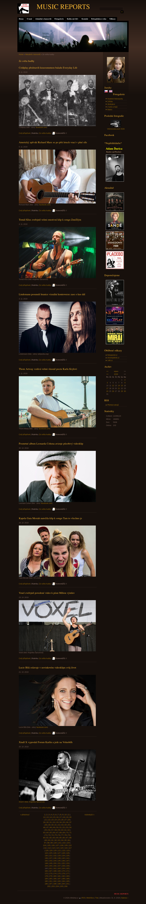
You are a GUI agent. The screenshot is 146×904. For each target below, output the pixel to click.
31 (51, 822)
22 (49, 820)
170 (63, 871)
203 (53, 886)
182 (63, 876)
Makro (109, 110)
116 (66, 848)
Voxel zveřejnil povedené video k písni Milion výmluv (47, 592)
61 (66, 830)
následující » (89, 815)
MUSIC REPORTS (63, 6)
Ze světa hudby (45, 133)
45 (69, 825)
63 (44, 833)
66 (54, 833)
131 (50, 856)
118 (46, 851)
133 (59, 856)
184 (46, 879)
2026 (116, 374)
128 (63, 853)
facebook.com (41, 127)
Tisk (96, 898)
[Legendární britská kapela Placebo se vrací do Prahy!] (115, 268)
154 (46, 866)
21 (119, 388)
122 (63, 851)
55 (46, 830)
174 (54, 874)
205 (61, 886)
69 (64, 833)
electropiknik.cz (113, 358)
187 (59, 879)
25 (59, 820)
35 (64, 822)
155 (50, 866)
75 (56, 835)
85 (61, 838)
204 (57, 886)
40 (52, 825)
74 (52, 835)
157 (59, 866)
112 (49, 848)
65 (51, 833)
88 (70, 838)
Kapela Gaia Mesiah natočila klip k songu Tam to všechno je (50, 518)
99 (52, 843)
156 (54, 866)
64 (47, 833)
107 (57, 845)
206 (65, 886)
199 (59, 884)
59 (59, 830)
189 (67, 879)
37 (70, 822)
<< (107, 371)
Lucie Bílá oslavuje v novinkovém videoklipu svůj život (47, 667)
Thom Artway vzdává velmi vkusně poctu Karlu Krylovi (48, 369)
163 (59, 868)
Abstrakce (111, 104)
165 (67, 868)
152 (63, 863)
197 (50, 884)
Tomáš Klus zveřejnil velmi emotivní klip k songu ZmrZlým (50, 219)
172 (46, 874)
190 (46, 881)
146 (63, 861)
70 (67, 833)
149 (50, 863)
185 (50, 879)
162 (54, 868)
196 (46, 884)
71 (70, 833)
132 (54, 856)
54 (70, 828)
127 (59, 853)
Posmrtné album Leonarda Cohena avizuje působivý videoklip (51, 443)
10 (66, 815)
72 (46, 835)
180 (54, 876)
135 (67, 856)
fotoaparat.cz (112, 355)
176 (63, 874)
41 (56, 825)
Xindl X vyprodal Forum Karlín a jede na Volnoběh (45, 742)
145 (59, 861)
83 (54, 838)
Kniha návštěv (72, 18)
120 (55, 851)
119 (50, 851)
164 (63, 868)
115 (61, 848)
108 (61, 845)
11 (69, 815)
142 (46, 861)
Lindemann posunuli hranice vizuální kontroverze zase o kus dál (52, 294)
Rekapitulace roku (98, 18)
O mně (29, 18)
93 (59, 840)
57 (52, 830)
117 (70, 848)
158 (63, 866)
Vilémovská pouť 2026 (116, 129)
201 (67, 884)
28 (69, 820)
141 (67, 858)
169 (59, 871)
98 (48, 843)
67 (57, 833)
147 (67, 861)
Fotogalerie (59, 18)
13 (47, 817)
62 (69, 830)
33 (57, 822)
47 (47, 828)
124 (46, 853)
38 (46, 825)
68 (61, 833)
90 (49, 840)
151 (59, 863)
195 (67, 881)
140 (63, 858)
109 (65, 845)
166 (46, 871)
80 (44, 838)
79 (69, 835)
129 (67, 853)
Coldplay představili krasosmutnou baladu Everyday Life (48, 67)
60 (62, 830)
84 (57, 838)
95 (66, 840)
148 (46, 863)
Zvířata (110, 102)
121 (59, 851)
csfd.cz (110, 360)
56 (49, 830)
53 (67, 828)
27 (66, 820)
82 (51, 838)
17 (107, 388)
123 (67, 851)
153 (67, 863)
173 (50, 874)
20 (70, 817)
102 (63, 843)
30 (125, 391)
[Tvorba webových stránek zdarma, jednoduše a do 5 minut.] (80, 898)
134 (63, 856)
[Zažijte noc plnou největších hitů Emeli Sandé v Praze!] (115, 229)
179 (50, 876)
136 (46, 858)
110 (70, 845)
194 (63, 881)
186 (54, 879)
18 (64, 817)
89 (46, 840)
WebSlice (90, 898)
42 (59, 825)
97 (45, 843)
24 (107, 391)
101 (59, 843)
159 (67, 866)
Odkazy (112, 18)
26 (113, 391)
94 (62, 840)
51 (61, 828)
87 (67, 838)
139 (59, 858)
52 (64, 828)
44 (66, 825)
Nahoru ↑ (124, 898)
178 (46, 876)
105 (48, 845)
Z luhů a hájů (112, 107)
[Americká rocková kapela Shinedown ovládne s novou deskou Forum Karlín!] (115, 249)
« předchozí (24, 815)
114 (57, 848)
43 (62, 825)
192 (54, 881)
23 (52, 820)
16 (57, 817)
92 (56, 840)
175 (59, 874)
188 (63, 879)
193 (59, 881)
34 (61, 822)
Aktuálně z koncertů (43, 18)
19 (67, 817)
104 (44, 845)
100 (55, 843)
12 (113, 386)
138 (54, 858)
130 (46, 856)
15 (122, 386)
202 (48, 886)
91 (52, 840)
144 (54, 861)
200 (63, 884)
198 (54, 884)
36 (67, 822)
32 (54, 822)
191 (50, 881)
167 (50, 871)
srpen (116, 371)
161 (50, 868)
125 (50, 853)
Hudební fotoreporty (115, 99)
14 (119, 386)
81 (47, 838)
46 (44, 828)
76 (59, 835)
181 (59, 876)
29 (122, 391)
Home (21, 18)
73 (49, 835)
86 (64, 838)
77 (62, 835)
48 (51, 828)
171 (67, 871)
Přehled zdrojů (113, 405)
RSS (83, 898)
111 (45, 848)
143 (50, 861)
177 (67, 874)
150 (54, 863)
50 (57, 828)
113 (53, 848)
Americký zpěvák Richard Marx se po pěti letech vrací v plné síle (53, 142)
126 (54, 853)
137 (50, 858)
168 (54, 871)
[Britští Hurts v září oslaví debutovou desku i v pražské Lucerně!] (115, 305)
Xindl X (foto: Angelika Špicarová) (32, 802)
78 (66, 835)
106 (53, 845)
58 (56, 830)
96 (69, 840)
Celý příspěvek (24, 133)
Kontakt (85, 18)
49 (54, 828)
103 (68, 843)
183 (67, 876)
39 (49, 825)
